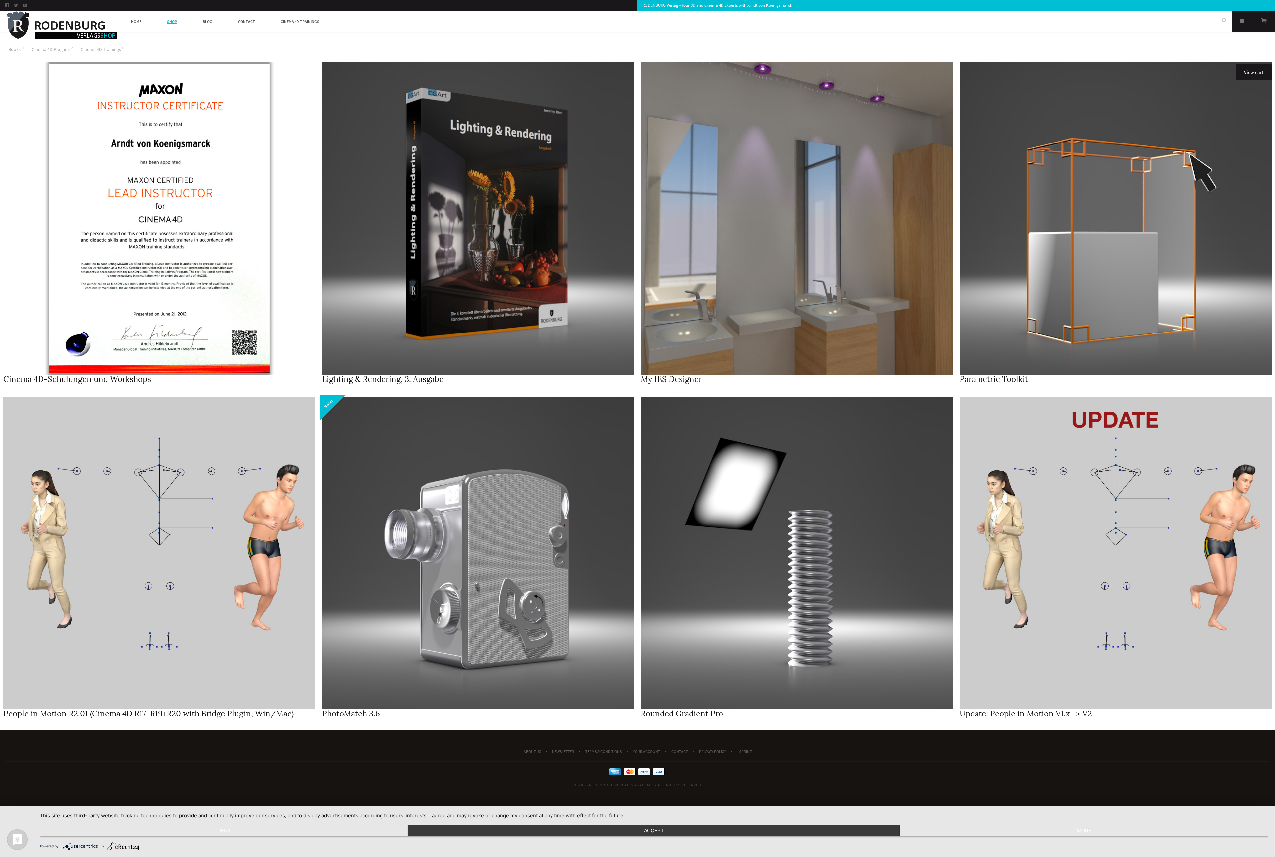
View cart (1253, 72)
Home (136, 21)
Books (14, 49)
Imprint (744, 751)
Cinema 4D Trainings (101, 49)
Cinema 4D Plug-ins (51, 49)
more (1084, 830)
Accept (654, 830)
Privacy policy (712, 751)
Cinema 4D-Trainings (300, 21)
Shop (172, 21)
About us (532, 751)
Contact (246, 21)
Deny (224, 830)
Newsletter (563, 751)
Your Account (646, 751)
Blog (207, 21)
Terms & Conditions (603, 751)
